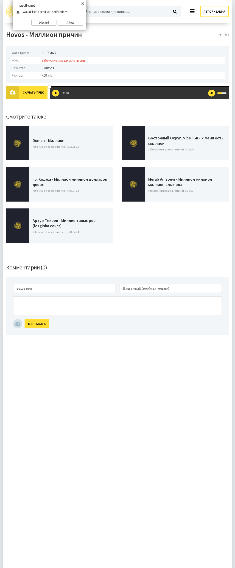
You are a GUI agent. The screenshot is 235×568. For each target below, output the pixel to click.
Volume (211, 93)
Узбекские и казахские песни (63, 60)
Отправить (37, 324)
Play (55, 93)
